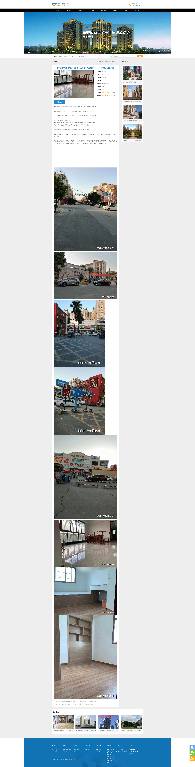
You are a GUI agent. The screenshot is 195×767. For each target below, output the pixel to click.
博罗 (125, 749)
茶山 (111, 756)
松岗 (67, 751)
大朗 (108, 751)
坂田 (78, 749)
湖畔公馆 (72, 56)
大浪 (53, 751)
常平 (115, 758)
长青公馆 (77, 56)
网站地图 (73, 759)
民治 (56, 749)
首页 (57, 10)
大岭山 (111, 751)
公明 (89, 749)
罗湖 (97, 751)
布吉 (75, 749)
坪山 (122, 751)
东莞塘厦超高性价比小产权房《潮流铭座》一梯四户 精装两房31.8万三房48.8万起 (77, 702)
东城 (108, 760)
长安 (108, 749)
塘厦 (118, 61)
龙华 (53, 749)
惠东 (122, 749)
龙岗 (75, 751)
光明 (86, 749)
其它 (108, 762)
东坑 (111, 753)
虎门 (111, 749)
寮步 (114, 756)
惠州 (125, 751)
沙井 (64, 751)
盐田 (100, 751)
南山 (97, 749)
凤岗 (108, 753)
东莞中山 (126, 10)
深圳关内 (114, 10)
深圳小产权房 (107, 61)
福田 (100, 749)
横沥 (108, 756)
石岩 (67, 749)
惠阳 (119, 749)
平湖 (78, 751)
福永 (70, 749)
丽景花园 (66, 56)
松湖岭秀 (60, 56)
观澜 (56, 751)
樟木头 (111, 758)
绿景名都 (83, 56)
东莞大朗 (109, 754)
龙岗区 (92, 10)
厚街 (114, 749)
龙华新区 (69, 10)
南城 (111, 760)
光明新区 (103, 10)
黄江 (108, 758)
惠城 (119, 751)
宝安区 (80, 10)
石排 (114, 760)
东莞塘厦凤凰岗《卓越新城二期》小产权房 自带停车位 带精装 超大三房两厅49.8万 (78, 704)
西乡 (64, 749)
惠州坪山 (137, 10)
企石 (113, 754)
